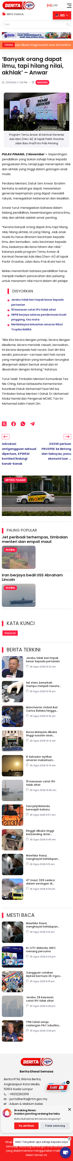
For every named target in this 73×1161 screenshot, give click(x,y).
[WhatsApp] (23, 423)
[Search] (68, 24)
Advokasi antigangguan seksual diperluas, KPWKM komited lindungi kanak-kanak (19, 454)
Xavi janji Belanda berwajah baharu (38, 807)
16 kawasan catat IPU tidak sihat (33, 309)
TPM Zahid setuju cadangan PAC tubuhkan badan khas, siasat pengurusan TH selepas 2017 (43, 1023)
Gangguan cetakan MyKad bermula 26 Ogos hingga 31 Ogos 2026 (43, 974)
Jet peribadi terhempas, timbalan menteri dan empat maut (35, 539)
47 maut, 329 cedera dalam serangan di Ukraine (40, 882)
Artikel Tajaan (15, 480)
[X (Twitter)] (4, 423)
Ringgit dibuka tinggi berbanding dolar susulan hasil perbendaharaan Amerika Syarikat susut (41, 832)
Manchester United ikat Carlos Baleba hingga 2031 (42, 709)
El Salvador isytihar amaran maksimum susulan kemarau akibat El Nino (42, 758)
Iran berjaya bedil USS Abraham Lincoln (32, 577)
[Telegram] (32, 423)
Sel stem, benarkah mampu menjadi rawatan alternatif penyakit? (43, 684)
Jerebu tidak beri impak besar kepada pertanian (43, 659)
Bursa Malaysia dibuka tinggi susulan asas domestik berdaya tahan (43, 733)
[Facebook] (13, 423)
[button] (69, 5)
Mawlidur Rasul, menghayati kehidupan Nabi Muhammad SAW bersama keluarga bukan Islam (43, 857)
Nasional (42, 82)
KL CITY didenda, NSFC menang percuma (41, 949)
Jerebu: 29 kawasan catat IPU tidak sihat (40, 999)
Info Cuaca (15, 14)
